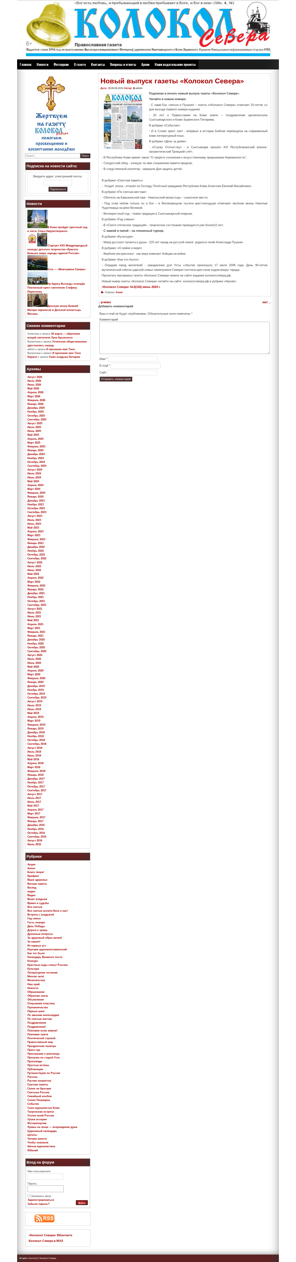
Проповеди (34, 1061)
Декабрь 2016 (36, 825)
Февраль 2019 (36, 724)
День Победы (36, 926)
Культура (33, 968)
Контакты (98, 64)
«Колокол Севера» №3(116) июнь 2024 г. (131, 287)
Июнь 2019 (34, 709)
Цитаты (32, 1134)
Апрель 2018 (35, 763)
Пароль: (32, 1183)
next (266, 302)
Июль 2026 (34, 380)
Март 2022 (33, 581)
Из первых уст (36, 945)
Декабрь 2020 (36, 639)
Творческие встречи (40, 1111)
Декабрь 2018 (36, 732)
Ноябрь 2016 (35, 829)
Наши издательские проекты (175, 64)
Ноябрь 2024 (35, 458)
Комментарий (108, 319)
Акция (31, 864)
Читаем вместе (37, 1138)
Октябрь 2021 (36, 601)
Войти (81, 1203)
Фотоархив (61, 64)
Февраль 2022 (36, 585)
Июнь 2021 (34, 616)
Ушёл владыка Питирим (64, 356)
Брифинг (33, 875)
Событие (33, 1103)
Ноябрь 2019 (35, 689)
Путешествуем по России (43, 1073)
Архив (145, 64)
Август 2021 (34, 608)
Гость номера (36, 922)
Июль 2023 (34, 519)
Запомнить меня (41, 1196)
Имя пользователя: (39, 1171)
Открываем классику (41, 1003)
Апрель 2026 (35, 392)
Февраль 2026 (36, 400)
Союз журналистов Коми (43, 1107)
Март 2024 (33, 488)
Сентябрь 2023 (36, 512)
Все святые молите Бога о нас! (47, 910)
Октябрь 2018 (36, 740)
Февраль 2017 (36, 817)
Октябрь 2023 (36, 508)
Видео (31, 895)
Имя (103, 359)
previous (104, 302)
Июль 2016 (34, 844)
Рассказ (32, 1076)
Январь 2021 (35, 635)
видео (31, 891)
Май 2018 (33, 759)
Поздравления (36, 1022)
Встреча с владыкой (40, 914)
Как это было (36, 953)
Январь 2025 (35, 450)
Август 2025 (34, 423)
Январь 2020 (35, 682)
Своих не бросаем (39, 1088)
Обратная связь (37, 995)
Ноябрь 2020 (35, 643)
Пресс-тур (33, 1049)
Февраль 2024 (36, 492)
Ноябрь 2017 (35, 782)
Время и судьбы (38, 903)
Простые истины (38, 1065)
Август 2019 (34, 701)
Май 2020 (33, 666)
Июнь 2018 (34, 755)
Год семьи (34, 918)
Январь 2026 (35, 403)
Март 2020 (33, 674)
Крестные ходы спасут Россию (47, 964)
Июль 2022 (34, 566)
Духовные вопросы (40, 933)
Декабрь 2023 (36, 500)
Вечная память (37, 883)
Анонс (119, 292)
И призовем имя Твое (60, 349)
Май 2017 (33, 805)
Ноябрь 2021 (35, 597)
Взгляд (31, 887)
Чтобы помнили (37, 1142)
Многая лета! (35, 976)
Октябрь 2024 (36, 461)
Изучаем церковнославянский (47, 949)
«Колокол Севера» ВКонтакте (50, 1235)
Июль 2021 (34, 612)
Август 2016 (34, 840)
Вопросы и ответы (123, 64)
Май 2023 (33, 527)
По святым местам (39, 1018)
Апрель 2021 (35, 624)
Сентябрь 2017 (36, 790)
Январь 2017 (35, 821)
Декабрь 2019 (36, 686)
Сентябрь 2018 (36, 743)
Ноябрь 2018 (35, 736)
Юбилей (32, 1150)
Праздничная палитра (41, 1046)
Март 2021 (33, 628)
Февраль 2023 (36, 539)
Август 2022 (34, 562)
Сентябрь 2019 (36, 697)
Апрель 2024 (35, 485)
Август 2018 (34, 747)
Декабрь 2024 (36, 454)
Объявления (35, 999)
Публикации (35, 1069)
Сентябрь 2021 (36, 604)
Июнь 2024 (34, 477)
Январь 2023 (35, 543)
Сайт (102, 372)
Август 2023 (34, 515)
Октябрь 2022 (36, 554)
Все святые (34, 906)
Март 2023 (33, 535)
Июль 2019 (34, 705)
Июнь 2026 (34, 384)
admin (138, 88)
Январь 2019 (35, 728)
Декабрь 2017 (36, 778)
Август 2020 (34, 655)
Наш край (33, 984)
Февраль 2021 (36, 631)
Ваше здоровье (37, 879)
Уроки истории (37, 1119)
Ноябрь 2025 (35, 411)
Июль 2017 (34, 798)
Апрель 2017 (35, 809)
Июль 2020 (34, 658)
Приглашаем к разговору (43, 1053)
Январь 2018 (35, 774)
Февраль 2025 (36, 446)
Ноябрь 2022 (35, 550)
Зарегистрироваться (41, 1199)
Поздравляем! (36, 1026)
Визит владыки (37, 899)
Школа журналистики (41, 1146)
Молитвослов (36, 980)
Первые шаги (36, 1011)
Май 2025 (33, 434)
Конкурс (32, 960)
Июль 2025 (34, 427)
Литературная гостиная (42, 972)
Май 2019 (33, 713)
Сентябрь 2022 (36, 558)
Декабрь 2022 (36, 546)
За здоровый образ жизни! (44, 937)
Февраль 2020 (36, 678)
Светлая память (37, 1084)
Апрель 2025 (35, 438)
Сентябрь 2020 (36, 651)
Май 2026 (33, 388)
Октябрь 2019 (36, 693)
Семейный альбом (39, 1096)
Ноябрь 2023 (35, 504)
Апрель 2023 (35, 531)
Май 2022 (33, 573)
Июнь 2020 (34, 662)
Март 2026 (33, 396)
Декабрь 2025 (36, 407)
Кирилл (32, 356)
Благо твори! (35, 872)
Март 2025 (33, 442)
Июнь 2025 (34, 430)
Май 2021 (33, 620)
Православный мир (40, 1042)
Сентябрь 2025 (36, 419)
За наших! (33, 941)
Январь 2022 (35, 589)
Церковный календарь (42, 1131)
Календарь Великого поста (44, 957)
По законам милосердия (43, 1015)
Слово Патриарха (38, 1100)
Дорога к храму (37, 930)
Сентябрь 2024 (36, 465)
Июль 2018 (34, 751)
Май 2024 (33, 481)
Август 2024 (34, 469)
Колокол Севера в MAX (46, 1240)
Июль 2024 (34, 473)
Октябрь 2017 (36, 786)
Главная (25, 64)
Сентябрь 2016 (36, 836)
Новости (42, 64)
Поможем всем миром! (42, 1030)
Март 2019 (33, 720)
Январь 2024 (35, 496)
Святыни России (38, 1092)
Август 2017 (34, 794)
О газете (80, 64)
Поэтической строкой (41, 1038)
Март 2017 (33, 813)
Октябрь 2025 (36, 415)
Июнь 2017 (34, 801)
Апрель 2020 (35, 670)
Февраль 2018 (36, 771)
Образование (36, 991)
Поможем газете (37, 1034)
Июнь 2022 (34, 570)
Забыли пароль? (39, 1203)
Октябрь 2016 (36, 832)
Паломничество (37, 1007)
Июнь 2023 (34, 523)
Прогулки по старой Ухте (43, 1057)
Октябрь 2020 (36, 647)
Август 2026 (34, 377)
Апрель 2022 (35, 577)
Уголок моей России (40, 1115)
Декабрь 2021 (36, 593)
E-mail (104, 365)
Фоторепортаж (36, 1123)
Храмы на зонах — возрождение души (52, 1127)
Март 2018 (33, 767)
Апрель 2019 (35, 716)
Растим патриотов (39, 1080)
